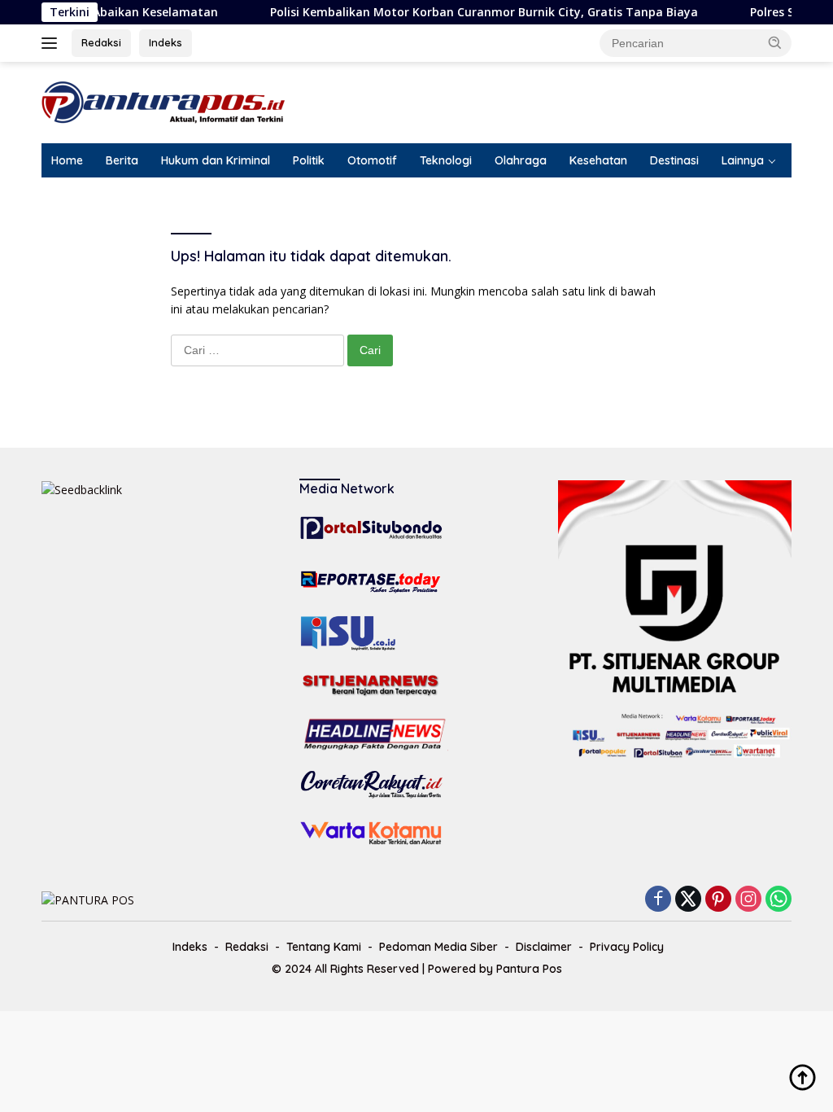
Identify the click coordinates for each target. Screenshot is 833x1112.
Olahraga (521, 160)
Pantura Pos (529, 968)
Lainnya (743, 160)
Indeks (165, 42)
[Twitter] (688, 900)
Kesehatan (598, 160)
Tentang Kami (323, 946)
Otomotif (372, 160)
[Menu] (52, 43)
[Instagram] (748, 900)
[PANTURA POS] (163, 101)
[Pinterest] (718, 900)
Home (67, 160)
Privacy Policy (627, 946)
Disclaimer (544, 946)
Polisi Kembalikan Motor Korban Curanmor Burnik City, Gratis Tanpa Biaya (463, 12)
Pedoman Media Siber (438, 946)
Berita (122, 160)
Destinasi (674, 160)
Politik (309, 160)
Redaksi (101, 42)
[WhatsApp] (778, 900)
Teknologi (446, 160)
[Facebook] (658, 900)
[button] (775, 42)
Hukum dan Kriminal (215, 160)
